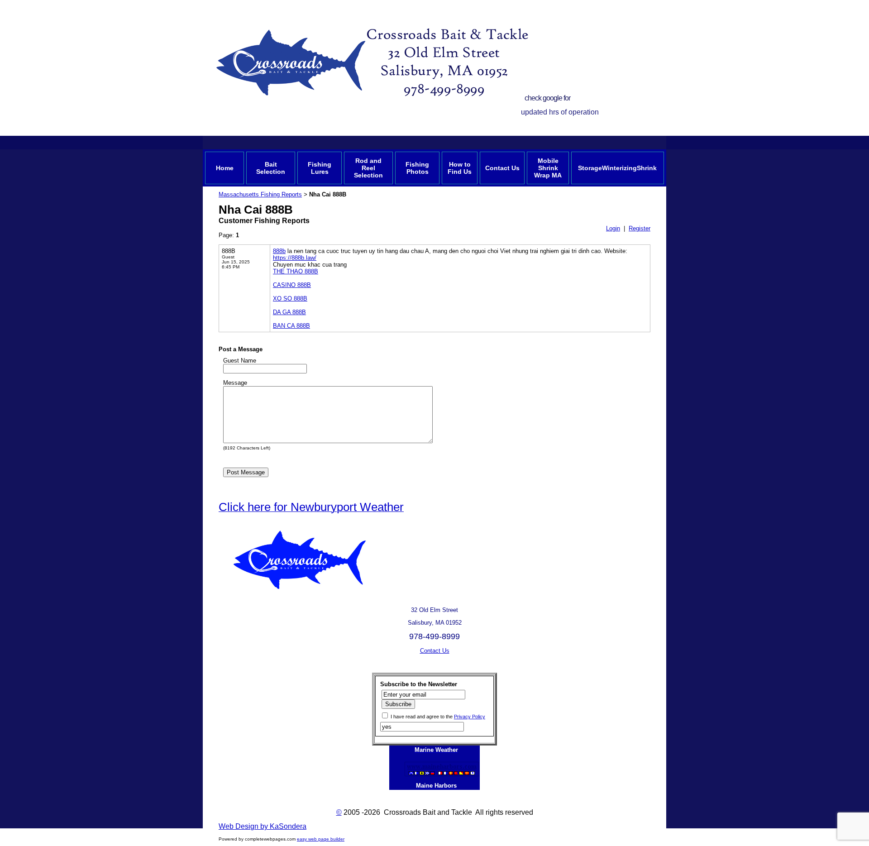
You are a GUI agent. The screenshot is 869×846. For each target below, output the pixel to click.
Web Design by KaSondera (262, 826)
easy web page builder (320, 838)
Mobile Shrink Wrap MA (548, 168)
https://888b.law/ (294, 257)
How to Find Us (460, 168)
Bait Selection (270, 168)
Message (235, 382)
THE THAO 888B (295, 271)
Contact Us (502, 168)
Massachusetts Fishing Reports (260, 194)
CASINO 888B (292, 285)
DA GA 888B (289, 312)
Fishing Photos (417, 168)
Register (639, 228)
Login (613, 228)
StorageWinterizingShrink (617, 168)
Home (225, 168)
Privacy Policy (469, 716)
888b (279, 251)
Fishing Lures (319, 168)
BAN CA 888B (291, 325)
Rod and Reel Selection (368, 168)
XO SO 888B (290, 298)
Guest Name (239, 360)
